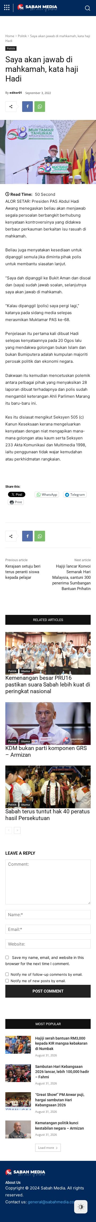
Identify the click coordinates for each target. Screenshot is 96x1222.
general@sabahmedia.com (53, 1201)
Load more (46, 1147)
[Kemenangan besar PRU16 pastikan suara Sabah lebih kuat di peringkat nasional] (48, 653)
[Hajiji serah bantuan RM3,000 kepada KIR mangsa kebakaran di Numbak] (18, 1045)
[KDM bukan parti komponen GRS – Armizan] (48, 723)
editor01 (16, 93)
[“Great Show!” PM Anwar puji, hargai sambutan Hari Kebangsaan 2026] (18, 1101)
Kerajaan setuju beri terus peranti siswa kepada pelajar (23, 572)
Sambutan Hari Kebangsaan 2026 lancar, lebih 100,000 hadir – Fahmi (62, 1071)
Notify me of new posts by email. (38, 981)
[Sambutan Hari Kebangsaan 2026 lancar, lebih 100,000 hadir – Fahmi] (18, 1073)
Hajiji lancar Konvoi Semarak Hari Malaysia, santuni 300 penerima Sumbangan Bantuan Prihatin (71, 577)
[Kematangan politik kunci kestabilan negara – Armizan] (18, 1129)
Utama (25, 671)
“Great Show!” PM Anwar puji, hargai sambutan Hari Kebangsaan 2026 (59, 1099)
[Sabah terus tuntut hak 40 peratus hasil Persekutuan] (48, 787)
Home (9, 36)
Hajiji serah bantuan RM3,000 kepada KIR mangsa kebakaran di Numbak (61, 1043)
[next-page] (17, 830)
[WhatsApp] (39, 106)
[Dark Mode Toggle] (81, 1207)
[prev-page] (8, 830)
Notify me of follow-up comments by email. (47, 974)
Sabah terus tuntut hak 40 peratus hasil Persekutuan (47, 814)
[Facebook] (27, 106)
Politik (22, 36)
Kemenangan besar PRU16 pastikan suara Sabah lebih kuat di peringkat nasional (47, 684)
